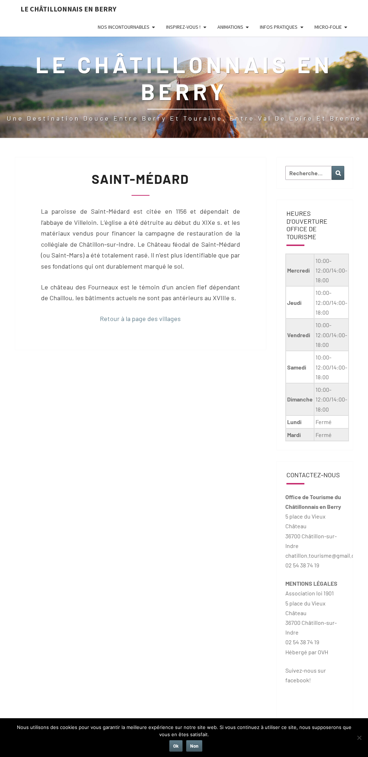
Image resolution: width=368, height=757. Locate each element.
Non (194, 746)
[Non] (359, 737)
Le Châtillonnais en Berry (68, 8)
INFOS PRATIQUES (279, 27)
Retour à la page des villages (140, 318)
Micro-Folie (328, 27)
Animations (230, 27)
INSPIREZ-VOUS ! (183, 27)
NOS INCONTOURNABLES (124, 27)
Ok (176, 746)
